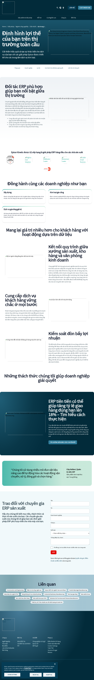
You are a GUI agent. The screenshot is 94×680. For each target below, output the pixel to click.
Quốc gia (53, 530)
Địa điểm (5, 646)
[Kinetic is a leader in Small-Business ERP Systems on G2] (65, 160)
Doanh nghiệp (28, 68)
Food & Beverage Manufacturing (78, 590)
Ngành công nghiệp (22, 27)
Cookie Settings (53, 646)
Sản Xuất (33, 27)
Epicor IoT (36, 644)
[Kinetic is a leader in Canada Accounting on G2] (29, 160)
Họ (51, 508)
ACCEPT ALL (49, 674)
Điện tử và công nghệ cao (34, 590)
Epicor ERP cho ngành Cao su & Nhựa (55, 590)
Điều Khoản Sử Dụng (54, 641)
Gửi (53, 552)
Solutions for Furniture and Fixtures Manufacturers (64, 598)
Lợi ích (38, 68)
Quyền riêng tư (79, 558)
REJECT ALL (36, 674)
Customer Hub (85, 8)
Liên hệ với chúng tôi (73, 68)
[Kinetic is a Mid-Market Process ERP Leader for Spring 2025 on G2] (47, 160)
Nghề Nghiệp (6, 641)
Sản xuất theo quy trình (39, 598)
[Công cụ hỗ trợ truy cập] (63, 8)
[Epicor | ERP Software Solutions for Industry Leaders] (8, 7)
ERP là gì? (35, 646)
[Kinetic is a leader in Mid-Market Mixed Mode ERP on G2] (84, 160)
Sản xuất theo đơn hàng (22, 598)
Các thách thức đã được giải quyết (54, 68)
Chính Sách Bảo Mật (54, 644)
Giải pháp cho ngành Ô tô (11, 594)
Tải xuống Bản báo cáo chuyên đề (62, 442)
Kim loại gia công (72, 594)
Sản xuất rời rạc (85, 594)
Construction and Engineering (15, 590)
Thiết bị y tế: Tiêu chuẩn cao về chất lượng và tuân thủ (47, 602)
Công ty (53, 522)
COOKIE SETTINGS (12, 674)
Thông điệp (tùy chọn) (57, 537)
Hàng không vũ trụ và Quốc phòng (31, 594)
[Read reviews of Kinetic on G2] (47, 169)
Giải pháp (11, 27)
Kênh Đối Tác (21, 641)
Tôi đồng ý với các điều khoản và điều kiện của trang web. (70, 547)
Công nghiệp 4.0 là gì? (39, 641)
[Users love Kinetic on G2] (10, 160)
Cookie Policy (28, 668)
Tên (52, 500)
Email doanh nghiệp (56, 515)
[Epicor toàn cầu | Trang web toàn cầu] (60, 8)
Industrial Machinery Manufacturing (54, 594)
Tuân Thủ (50, 648)
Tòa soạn (5, 644)
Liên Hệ (72, 8)
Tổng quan (17, 68)
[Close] (55, 664)
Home (4, 27)
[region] (29, 670)
